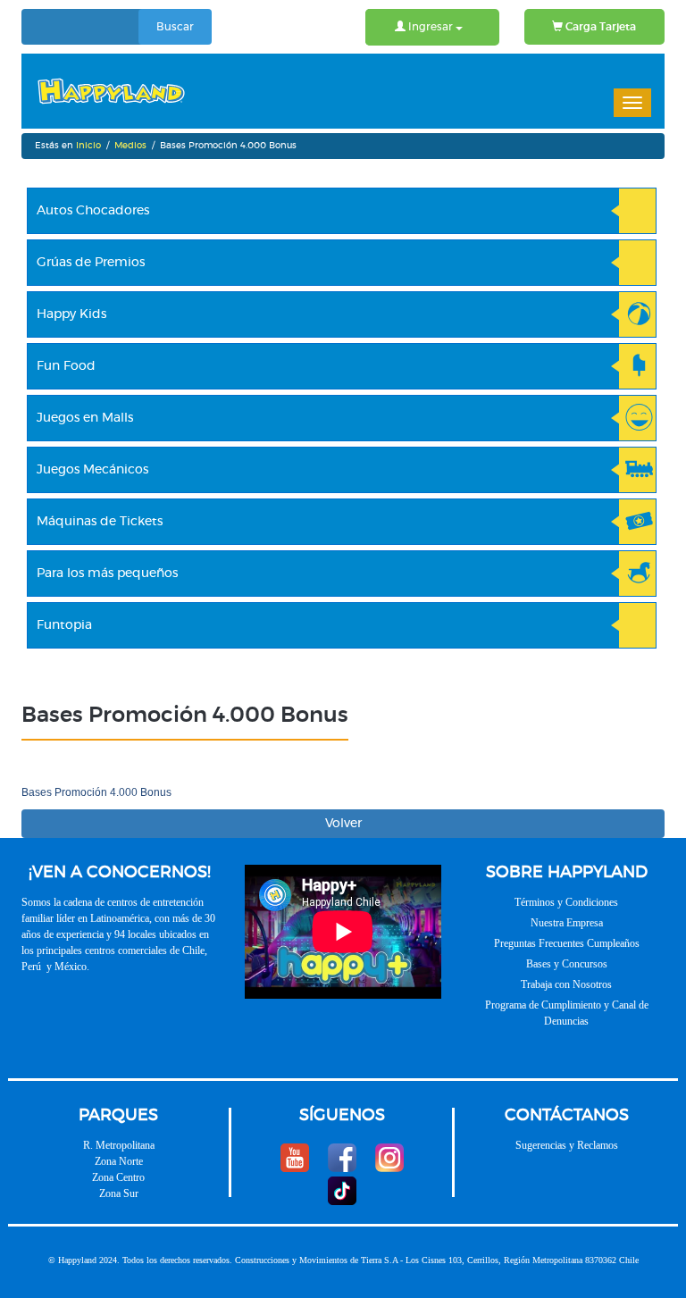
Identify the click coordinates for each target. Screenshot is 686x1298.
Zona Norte (119, 1161)
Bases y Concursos (566, 964)
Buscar (175, 26)
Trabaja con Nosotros (566, 984)
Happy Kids (71, 314)
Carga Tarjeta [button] (599, 26)
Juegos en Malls (85, 418)
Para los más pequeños (107, 573)
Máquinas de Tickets (100, 521)
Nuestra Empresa (567, 923)
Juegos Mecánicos (92, 470)
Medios (130, 145)
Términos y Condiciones (566, 902)
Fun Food (66, 366)
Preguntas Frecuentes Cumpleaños (567, 943)
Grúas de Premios (91, 262)
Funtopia (64, 625)
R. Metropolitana (119, 1145)
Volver (343, 823)
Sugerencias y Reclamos (566, 1145)
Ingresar (431, 26)
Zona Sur (118, 1193)
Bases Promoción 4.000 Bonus (96, 792)
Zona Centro (118, 1177)
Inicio (88, 145)
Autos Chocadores (93, 211)
